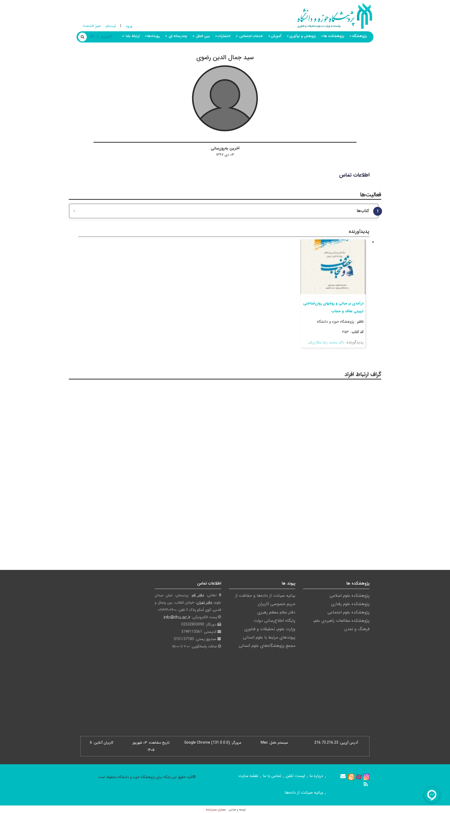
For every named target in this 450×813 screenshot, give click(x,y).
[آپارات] (358, 777)
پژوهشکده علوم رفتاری (350, 604)
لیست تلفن (295, 776)
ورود (129, 26)
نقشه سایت (248, 776)
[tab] (223, 211)
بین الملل (202, 36)
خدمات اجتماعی (250, 36)
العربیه (106, 36)
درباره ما (316, 776)
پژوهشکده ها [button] (334, 36)
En (92, 36)
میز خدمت (92, 25)
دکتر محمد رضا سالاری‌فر (326, 342)
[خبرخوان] (366, 784)
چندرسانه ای (177, 36)
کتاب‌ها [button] (365, 211)
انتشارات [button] (224, 36)
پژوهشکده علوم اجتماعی (349, 612)
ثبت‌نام (111, 26)
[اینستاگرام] (366, 777)
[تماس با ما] (343, 776)
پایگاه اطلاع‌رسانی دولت (274, 620)
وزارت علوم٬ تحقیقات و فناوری (269, 629)
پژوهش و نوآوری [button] (302, 36)
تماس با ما (272, 776)
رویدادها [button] (153, 36)
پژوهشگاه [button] (359, 36)
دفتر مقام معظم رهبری (276, 612)
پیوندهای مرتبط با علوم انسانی (269, 637)
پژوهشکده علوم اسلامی (350, 595)
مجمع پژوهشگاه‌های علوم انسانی (267, 645)
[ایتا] (351, 777)
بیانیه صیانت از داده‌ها (304, 792)
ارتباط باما (132, 36)
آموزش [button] (276, 36)
